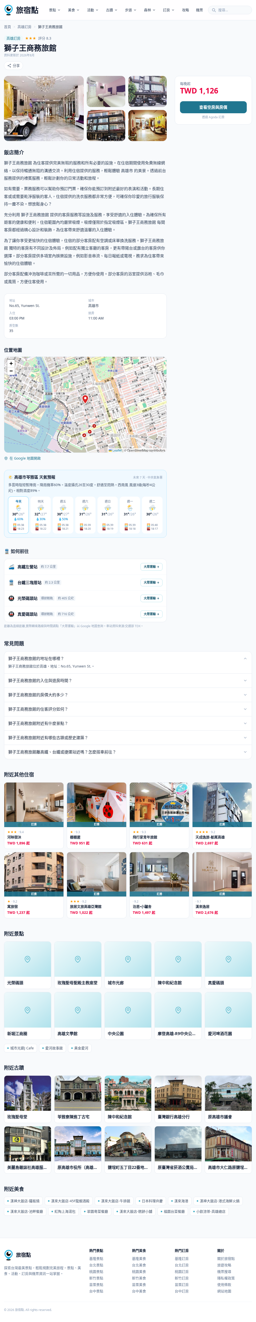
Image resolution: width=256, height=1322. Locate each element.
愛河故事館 (54, 1048)
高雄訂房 (25, 26)
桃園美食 (139, 1271)
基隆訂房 (182, 1258)
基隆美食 (139, 1258)
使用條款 (224, 1284)
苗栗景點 (96, 1284)
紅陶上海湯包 (65, 1211)
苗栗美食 (139, 1284)
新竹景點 (96, 1278)
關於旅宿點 (226, 1258)
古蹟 (109, 10)
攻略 (185, 10)
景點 (52, 10)
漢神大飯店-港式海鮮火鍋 (220, 1200)
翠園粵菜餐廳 (97, 1211)
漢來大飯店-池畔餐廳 (26, 1211)
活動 (90, 10)
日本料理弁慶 (152, 1200)
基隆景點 (96, 1258)
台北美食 (139, 1265)
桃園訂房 (182, 1271)
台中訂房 (182, 1291)
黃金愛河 (81, 1048)
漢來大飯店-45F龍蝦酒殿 (70, 1200)
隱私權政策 (226, 1278)
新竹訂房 (182, 1278)
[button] (85, 399)
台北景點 (96, 1265)
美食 (71, 10)
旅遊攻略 (224, 1265)
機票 (199, 10)
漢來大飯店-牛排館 (115, 1200)
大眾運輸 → (151, 567)
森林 (147, 10)
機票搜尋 (224, 1271)
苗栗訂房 (182, 1284)
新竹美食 (139, 1278)
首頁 (7, 26)
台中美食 (139, 1291)
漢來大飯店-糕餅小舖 (136, 1211)
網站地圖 (224, 1291)
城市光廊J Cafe (22, 1048)
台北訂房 (182, 1265)
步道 (128, 10)
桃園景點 (96, 1271)
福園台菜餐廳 (174, 1211)
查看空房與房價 (213, 107)
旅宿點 (27, 10)
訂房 (166, 10)
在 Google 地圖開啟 (25, 458)
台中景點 (96, 1291)
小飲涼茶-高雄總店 (211, 1211)
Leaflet (117, 450)
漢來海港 (181, 1200)
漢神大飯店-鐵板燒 (25, 1200)
